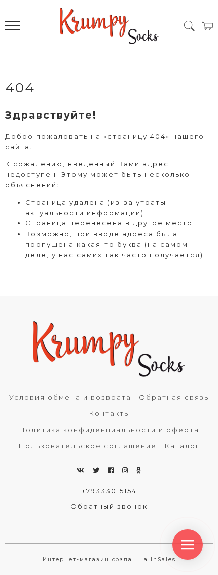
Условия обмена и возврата (70, 397)
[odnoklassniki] (138, 470)
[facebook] (111, 470)
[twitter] (96, 470)
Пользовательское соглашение (87, 446)
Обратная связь (174, 397)
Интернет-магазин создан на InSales (109, 559)
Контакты (109, 413)
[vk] (81, 470)
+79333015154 (109, 491)
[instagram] (125, 470)
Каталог (182, 446)
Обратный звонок (109, 506)
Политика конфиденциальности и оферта (109, 430)
